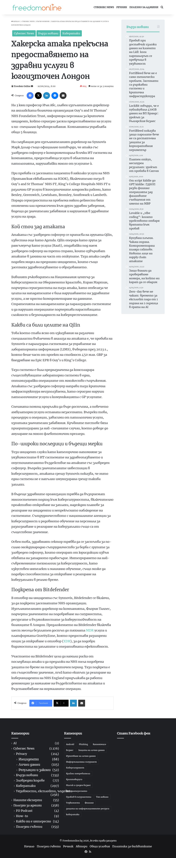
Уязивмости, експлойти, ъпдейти (44, 791)
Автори (81, 846)
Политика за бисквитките (132, 846)
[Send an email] (32, 86)
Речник (121, 7)
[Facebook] (30, 95)
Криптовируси (74, 779)
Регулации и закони (35, 770)
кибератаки (72, 814)
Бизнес (69, 750)
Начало (16, 21)
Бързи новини (43, 21)
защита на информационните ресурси (87, 808)
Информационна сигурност (81, 762)
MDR (90, 630)
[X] (38, 95)
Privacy (21, 754)
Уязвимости (73, 802)
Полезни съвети (29, 827)
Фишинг (89, 802)
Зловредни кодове (30, 780)
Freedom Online (22, 86)
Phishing (83, 744)
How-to (22, 816)
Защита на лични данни (91, 750)
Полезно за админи (143, 7)
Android (70, 744)
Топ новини (102, 797)
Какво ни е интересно (33, 821)
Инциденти (29, 759)
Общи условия (100, 846)
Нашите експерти (27, 800)
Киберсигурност (75, 767)
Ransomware (99, 744)
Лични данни (29, 764)
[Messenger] (54, 95)
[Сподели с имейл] (63, 95)
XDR (66, 641)
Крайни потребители (78, 773)
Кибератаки (71, 33)
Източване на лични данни (81, 756)
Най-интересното (76, 791)
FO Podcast (24, 811)
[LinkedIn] (46, 95)
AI (15, 743)
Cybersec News (104, 7)
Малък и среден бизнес (78, 785)
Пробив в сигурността (78, 797)
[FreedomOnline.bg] (37, 7)
